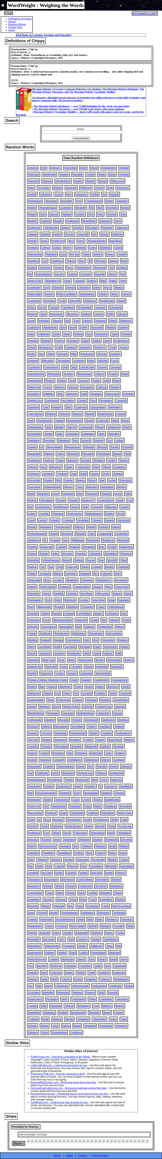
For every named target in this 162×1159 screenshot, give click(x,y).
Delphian (74, 546)
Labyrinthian (84, 613)
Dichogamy (103, 912)
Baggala (58, 221)
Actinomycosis (104, 706)
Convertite (76, 666)
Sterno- (114, 294)
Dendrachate (105, 1025)
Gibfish (94, 194)
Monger (46, 906)
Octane (78, 686)
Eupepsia (80, 553)
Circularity (59, 759)
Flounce (102, 959)
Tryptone (112, 374)
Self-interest (89, 546)
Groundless (68, 946)
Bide (39, 985)
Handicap (89, 626)
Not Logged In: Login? (144, 13)
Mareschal (123, 540)
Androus (72, 274)
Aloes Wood (98, 600)
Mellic (99, 919)
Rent (75, 440)
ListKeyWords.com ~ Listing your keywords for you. (59, 1065)
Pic (45, 540)
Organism (33, 340)
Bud (67, 320)
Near (90, 766)
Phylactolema (89, 221)
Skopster (90, 413)
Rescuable (64, 719)
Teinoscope (122, 227)
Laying (117, 493)
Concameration (119, 679)
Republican (58, 753)
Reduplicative (61, 633)
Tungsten (119, 793)
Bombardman (35, 201)
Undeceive (105, 979)
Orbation (124, 167)
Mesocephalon (54, 447)
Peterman (77, 992)
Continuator (115, 985)
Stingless (64, 174)
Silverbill (111, 560)
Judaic (60, 433)
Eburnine (105, 926)
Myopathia (125, 806)
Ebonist (32, 267)
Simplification (112, 799)
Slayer (118, 221)
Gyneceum (55, 972)
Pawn (31, 606)
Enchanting (67, 493)
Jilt (90, 260)
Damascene (93, 540)
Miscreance (72, 314)
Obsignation (124, 832)
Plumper (49, 453)
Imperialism (115, 240)
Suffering (102, 360)
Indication (72, 460)
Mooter (31, 686)
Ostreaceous (123, 187)
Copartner (107, 733)
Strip (74, 367)
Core (46, 832)
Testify (110, 314)
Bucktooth (81, 207)
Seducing (64, 413)
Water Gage (48, 660)
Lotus (63, 254)
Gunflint (122, 254)
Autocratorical (49, 626)
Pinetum (87, 320)
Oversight (127, 447)
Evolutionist (93, 906)
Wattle (81, 919)
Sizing (48, 985)
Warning (46, 739)
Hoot (127, 453)
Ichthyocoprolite (80, 985)
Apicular (71, 886)
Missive (58, 573)
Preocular (113, 992)
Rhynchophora (72, 447)
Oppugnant (82, 859)
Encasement (51, 879)
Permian (48, 886)
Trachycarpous (74, 513)
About (69, 1155)
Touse (80, 487)
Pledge (124, 374)
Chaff (59, 347)
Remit (83, 167)
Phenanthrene (61, 726)
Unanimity (115, 354)
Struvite (112, 274)
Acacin (47, 387)
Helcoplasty (92, 227)
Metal (108, 586)
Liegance (32, 167)
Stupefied (50, 719)
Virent (124, 1019)
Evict (48, 600)
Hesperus (55, 859)
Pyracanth (97, 507)
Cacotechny (66, 207)
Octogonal (33, 181)
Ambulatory (34, 440)
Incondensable (78, 1012)
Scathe (57, 646)
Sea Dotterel (78, 726)
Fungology (70, 573)
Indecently (72, 393)
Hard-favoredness (121, 906)
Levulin (86, 799)
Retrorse (124, 460)
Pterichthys (114, 433)
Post (51, 566)
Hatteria (81, 972)
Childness (87, 846)
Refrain (44, 1025)
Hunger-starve (35, 999)
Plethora (124, 846)
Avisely (78, 786)
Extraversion (110, 646)
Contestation (88, 433)
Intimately (47, 340)
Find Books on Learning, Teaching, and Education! (43, 35)
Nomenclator (85, 660)
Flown (67, 832)
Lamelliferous (111, 939)
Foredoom (51, 813)
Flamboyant (34, 387)
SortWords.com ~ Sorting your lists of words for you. (59, 1102)
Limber (56, 247)
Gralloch (44, 753)
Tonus (110, 946)
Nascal (73, 899)
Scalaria (32, 759)
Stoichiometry (35, 600)
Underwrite (102, 420)
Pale (70, 753)
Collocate (106, 573)
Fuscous (91, 560)
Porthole (63, 1012)
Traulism (53, 307)
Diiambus (57, 287)
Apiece (60, 453)
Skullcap (32, 566)
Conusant (69, 613)
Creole (44, 826)
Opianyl (32, 753)
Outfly (92, 972)
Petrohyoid (69, 600)
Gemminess (34, 899)
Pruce (69, 267)
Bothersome (34, 799)
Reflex (31, 307)
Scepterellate (34, 433)
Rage (79, 493)
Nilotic (112, 320)
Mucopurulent (35, 813)
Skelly (64, 999)
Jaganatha (65, 846)
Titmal (123, 560)
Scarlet (125, 686)
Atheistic (32, 1025)
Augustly (54, 520)
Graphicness (85, 886)
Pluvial (42, 307)
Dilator (92, 999)
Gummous (33, 407)
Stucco (107, 287)
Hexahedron (106, 400)
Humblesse (110, 806)
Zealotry (94, 733)
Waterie (32, 207)
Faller (58, 600)
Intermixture (107, 487)
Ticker (55, 1025)
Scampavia (64, 586)
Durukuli (122, 267)
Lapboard (45, 221)
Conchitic (33, 746)
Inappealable (34, 453)
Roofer (31, 354)
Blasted (77, 1025)
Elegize (66, 1025)
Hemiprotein (34, 227)
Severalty (48, 899)
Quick (45, 1032)
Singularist (73, 453)
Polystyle (32, 826)
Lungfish (61, 546)
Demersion (84, 839)
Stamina (69, 1019)
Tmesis (66, 334)
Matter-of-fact (35, 280)
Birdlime (86, 314)
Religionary (83, 1005)
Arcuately (59, 653)
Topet (76, 320)
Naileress (78, 526)
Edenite (88, 666)
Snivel (57, 839)
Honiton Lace (35, 400)
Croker (120, 932)
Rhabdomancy (104, 580)
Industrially (116, 666)
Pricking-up (90, 300)
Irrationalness (63, 786)
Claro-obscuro (35, 413)
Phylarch (49, 380)
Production (85, 187)
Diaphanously (35, 926)
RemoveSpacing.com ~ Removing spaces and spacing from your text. (70, 1093)
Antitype (48, 460)
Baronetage (65, 686)
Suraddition (125, 786)
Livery (104, 779)
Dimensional (91, 759)
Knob (111, 832)
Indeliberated (49, 174)
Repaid (53, 912)
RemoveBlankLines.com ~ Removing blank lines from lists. (64, 1082)
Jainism (47, 799)
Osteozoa (47, 181)
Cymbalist (33, 1019)
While (114, 819)
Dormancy (55, 167)
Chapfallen (83, 287)
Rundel (108, 872)
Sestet (111, 600)
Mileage (120, 626)
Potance (124, 646)
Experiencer (88, 606)
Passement (107, 227)
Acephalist (118, 759)
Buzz (71, 240)
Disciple (61, 500)
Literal (56, 334)
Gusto (64, 666)
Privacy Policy (100, 1155)
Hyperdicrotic (44, 420)
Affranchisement (51, 560)
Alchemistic (95, 553)
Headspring (34, 540)
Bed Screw (113, 686)
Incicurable (97, 327)
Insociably (42, 966)
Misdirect (106, 1005)
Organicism (68, 713)
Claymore (115, 367)
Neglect (97, 799)
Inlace (31, 187)
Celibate (119, 440)
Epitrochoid (96, 753)
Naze (42, 214)
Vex (76, 693)
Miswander (47, 360)
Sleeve (31, 646)
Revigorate (85, 646)
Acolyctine (33, 992)
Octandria (33, 613)
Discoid (94, 167)
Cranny (101, 606)
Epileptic (105, 746)
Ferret (55, 493)
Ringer (71, 660)
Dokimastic (105, 247)
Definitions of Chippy (20, 18)
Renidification (107, 300)
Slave (69, 194)
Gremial (68, 932)
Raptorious (49, 1012)
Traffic (98, 966)
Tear (76, 846)
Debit (101, 992)
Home (57, 1155)
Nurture (96, 380)
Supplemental (116, 773)
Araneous (83, 380)
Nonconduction (43, 274)
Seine (48, 427)
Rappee (100, 686)
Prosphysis (126, 553)
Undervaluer (80, 832)
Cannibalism (106, 999)
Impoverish (75, 300)
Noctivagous (63, 699)
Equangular (105, 221)
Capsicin (98, 314)
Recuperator (121, 580)
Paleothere (105, 892)
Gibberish (88, 706)
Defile (130, 926)
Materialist (111, 866)
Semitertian (101, 666)
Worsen (32, 553)
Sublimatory (115, 407)
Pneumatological (48, 207)
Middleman (77, 540)
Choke (74, 679)
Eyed (129, 500)
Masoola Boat (35, 254)
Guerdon (70, 872)
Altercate (57, 320)
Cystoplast (68, 520)
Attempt (81, 959)
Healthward (108, 540)
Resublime (43, 320)
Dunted (121, 300)
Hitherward (34, 693)
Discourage (92, 493)
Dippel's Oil (34, 806)
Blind (100, 207)
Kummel (59, 606)
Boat (78, 626)
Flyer (78, 201)
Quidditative (88, 912)
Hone (60, 393)
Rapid (73, 952)
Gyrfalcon (61, 926)
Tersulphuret (64, 852)
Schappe (102, 367)
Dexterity (115, 387)
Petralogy (98, 440)
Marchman (55, 1005)
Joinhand (66, 214)
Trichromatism (97, 832)
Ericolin (114, 447)
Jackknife (44, 932)
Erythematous (121, 340)
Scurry (55, 773)
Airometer (48, 473)
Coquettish (121, 400)
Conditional (57, 260)
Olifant (106, 467)
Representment (87, 294)
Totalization (119, 912)
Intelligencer (109, 719)
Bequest (103, 181)
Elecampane (87, 387)
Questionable (77, 813)
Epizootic (46, 746)
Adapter (32, 586)
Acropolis (87, 693)
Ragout (116, 526)
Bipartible (118, 746)
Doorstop (77, 413)
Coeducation (83, 467)
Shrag (115, 420)
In (101, 786)
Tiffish (50, 354)
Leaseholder (34, 287)
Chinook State (87, 367)
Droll (65, 367)
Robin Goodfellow (66, 294)
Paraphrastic (74, 653)
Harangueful (81, 932)
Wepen (56, 832)
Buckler (109, 513)
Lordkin (84, 952)
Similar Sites (15, 27)
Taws (89, 334)
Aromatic (32, 247)
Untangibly (122, 201)
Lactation (79, 214)
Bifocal (92, 480)
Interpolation (66, 626)
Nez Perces (100, 886)
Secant (72, 327)
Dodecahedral (59, 806)
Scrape (89, 686)
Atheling (103, 294)
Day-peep (126, 839)
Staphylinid (51, 666)
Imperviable (46, 919)
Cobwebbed (70, 167)
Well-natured (61, 746)
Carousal (120, 413)
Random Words (17, 24)
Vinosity (100, 739)
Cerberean (91, 699)
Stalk (118, 653)
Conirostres (43, 334)
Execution (49, 440)
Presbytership (35, 952)
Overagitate (34, 620)
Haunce (65, 227)
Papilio (101, 174)
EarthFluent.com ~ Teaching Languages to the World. (60, 1056)
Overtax (59, 267)
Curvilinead (44, 646)
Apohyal (129, 660)
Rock (43, 467)
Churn (31, 520)
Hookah (91, 526)
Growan (60, 340)
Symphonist (123, 520)
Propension (46, 673)
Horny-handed (77, 926)
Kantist (77, 979)
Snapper (49, 433)
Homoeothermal (52, 487)
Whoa (100, 214)
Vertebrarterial (105, 626)
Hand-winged (112, 393)
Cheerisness (83, 1019)
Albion (45, 613)
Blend (54, 979)
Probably (32, 240)
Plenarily (90, 181)
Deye (47, 580)
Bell (119, 946)
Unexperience (74, 640)
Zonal (31, 912)
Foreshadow (101, 334)
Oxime (49, 926)
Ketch (96, 467)
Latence (42, 520)
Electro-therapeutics (46, 793)
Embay (96, 287)
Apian (97, 653)
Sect (43, 566)
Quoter (63, 813)
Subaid (86, 254)
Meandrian (72, 580)
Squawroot (71, 187)
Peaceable (77, 174)
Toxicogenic (34, 487)
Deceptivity (34, 393)
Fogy (87, 640)
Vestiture (119, 726)
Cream (49, 892)
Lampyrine (72, 566)
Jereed (31, 320)
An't (111, 267)
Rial (30, 507)
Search (12, 21)
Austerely (49, 766)
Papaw (122, 852)
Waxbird (45, 234)
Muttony (129, 739)
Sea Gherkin (68, 400)
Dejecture (33, 626)
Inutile (44, 979)
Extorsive (104, 526)
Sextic (61, 660)
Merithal (59, 427)
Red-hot (100, 660)
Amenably (100, 307)
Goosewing (81, 407)
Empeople (80, 247)
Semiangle (85, 347)
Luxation (58, 580)
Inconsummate (74, 420)
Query (62, 939)
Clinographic (61, 985)
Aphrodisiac (122, 999)
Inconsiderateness (65, 919)
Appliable (33, 872)
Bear (41, 686)
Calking (45, 247)
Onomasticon (105, 899)
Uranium (32, 546)
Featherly (120, 753)
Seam (31, 420)
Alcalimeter (83, 520)
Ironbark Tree (35, 666)
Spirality (82, 946)
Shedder (93, 926)
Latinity (32, 513)
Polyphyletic (34, 480)
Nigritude (112, 214)
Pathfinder (49, 393)
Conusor (32, 919)
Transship (73, 500)
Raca (47, 819)
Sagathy (78, 181)
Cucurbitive (85, 966)
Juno (41, 354)
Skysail (120, 513)
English (112, 546)
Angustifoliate (121, 699)
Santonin (114, 194)
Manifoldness (35, 380)
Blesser (107, 1012)
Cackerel (118, 1012)
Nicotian (46, 839)
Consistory (82, 939)
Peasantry (57, 407)
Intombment (34, 1012)
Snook (44, 240)
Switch (126, 620)
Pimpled (78, 334)
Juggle (120, 500)
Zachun (112, 480)
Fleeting (120, 899)
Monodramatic (103, 673)
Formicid (90, 992)
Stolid (39, 866)
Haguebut (33, 906)
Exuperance (119, 467)
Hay (95, 573)
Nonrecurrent (87, 354)
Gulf (45, 260)
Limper (31, 706)
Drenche (102, 354)
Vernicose (97, 932)
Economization (59, 1032)
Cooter (62, 300)
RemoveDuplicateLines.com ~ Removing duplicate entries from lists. (69, 1088)
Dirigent (46, 726)
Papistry (69, 972)
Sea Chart (47, 872)
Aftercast (69, 1005)
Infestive (98, 254)
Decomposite (73, 819)
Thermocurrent (63, 526)
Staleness (57, 1019)
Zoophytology (43, 507)
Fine (30, 866)
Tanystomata (63, 360)
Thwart (31, 347)
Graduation (112, 613)
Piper (123, 214)
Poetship (32, 673)
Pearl (43, 167)
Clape (97, 646)
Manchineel (51, 201)
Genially (111, 460)
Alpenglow (121, 1025)
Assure (113, 1019)
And (30, 773)
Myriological (54, 779)
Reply (90, 852)
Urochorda (86, 274)
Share (11, 30)
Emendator (123, 600)
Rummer (44, 553)
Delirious (101, 773)
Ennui (80, 906)
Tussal (115, 334)
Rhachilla (100, 274)
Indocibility (66, 201)
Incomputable (91, 793)
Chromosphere (97, 407)
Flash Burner (107, 813)
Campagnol (119, 966)
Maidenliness (78, 633)
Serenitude (33, 852)
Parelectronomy (73, 826)
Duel (71, 939)
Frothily (84, 327)
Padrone (105, 759)
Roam (124, 260)
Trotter (60, 460)
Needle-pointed (47, 586)
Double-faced (58, 240)
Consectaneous (105, 500)
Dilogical (72, 866)
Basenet (117, 453)
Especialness (126, 866)
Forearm (109, 520)
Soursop (113, 260)
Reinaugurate (50, 327)
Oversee (99, 187)
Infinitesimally (121, 979)
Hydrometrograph (37, 533)
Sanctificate (86, 593)
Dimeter (48, 480)
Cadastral (59, 866)
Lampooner (34, 327)
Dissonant (100, 846)
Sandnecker (119, 972)
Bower (56, 706)
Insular (112, 693)
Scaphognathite (36, 699)
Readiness (75, 739)
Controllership (101, 679)
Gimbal (118, 247)
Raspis (112, 174)
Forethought (72, 221)
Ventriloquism (35, 427)
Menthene (44, 706)
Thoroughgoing (65, 766)
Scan (101, 560)
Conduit (92, 892)
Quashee (54, 540)
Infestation (65, 793)
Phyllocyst (56, 966)
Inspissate (120, 706)
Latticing (108, 653)
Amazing (85, 679)
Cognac (124, 859)
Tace (30, 985)
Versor (124, 959)
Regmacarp (68, 773)
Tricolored (62, 473)
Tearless (123, 347)
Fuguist (113, 766)
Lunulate (97, 566)
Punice (66, 693)
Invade (112, 846)
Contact (82, 1155)
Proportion (73, 340)
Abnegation (87, 580)
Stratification (126, 546)
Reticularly (92, 487)
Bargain (56, 613)
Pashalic (69, 480)
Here (63, 327)
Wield (87, 653)
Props (110, 187)
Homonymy (88, 500)
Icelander (32, 972)
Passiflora (58, 593)
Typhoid (88, 739)
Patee (31, 859)
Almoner (32, 234)
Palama (85, 566)
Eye (104, 194)
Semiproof (100, 320)
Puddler (62, 952)
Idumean (58, 640)
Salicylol (71, 427)
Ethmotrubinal (83, 267)
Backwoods (82, 779)
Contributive (34, 367)
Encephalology (63, 181)
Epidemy (49, 952)
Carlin (105, 906)
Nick (107, 966)
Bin (30, 274)
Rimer (116, 380)
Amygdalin (70, 646)
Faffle (44, 1005)
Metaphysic (56, 467)
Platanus (119, 287)
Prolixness (33, 726)
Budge (97, 806)
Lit (41, 447)
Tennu (112, 826)
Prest (94, 779)
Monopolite (54, 374)
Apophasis (44, 573)
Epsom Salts (47, 546)
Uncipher (83, 600)
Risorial (32, 932)
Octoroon (124, 174)
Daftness (92, 280)
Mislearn (57, 187)
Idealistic (32, 221)
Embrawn (33, 1032)
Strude (45, 1019)
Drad (48, 866)
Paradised (105, 699)
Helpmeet (51, 413)
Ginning (32, 447)
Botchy (67, 247)
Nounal (94, 620)
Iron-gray (59, 274)
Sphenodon (72, 433)
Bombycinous (105, 413)
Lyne (95, 1005)
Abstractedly (103, 713)
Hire (104, 620)
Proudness (81, 753)
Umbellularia (74, 759)
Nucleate (85, 460)
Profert (109, 201)
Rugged (125, 207)
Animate (53, 959)
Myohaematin (84, 307)
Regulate (100, 826)
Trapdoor (48, 786)
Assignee (123, 327)
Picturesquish (114, 660)
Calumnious (68, 307)
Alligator (32, 467)
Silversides (49, 300)
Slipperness (52, 713)
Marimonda (67, 959)
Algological (113, 427)
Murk (74, 354)
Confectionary (51, 367)
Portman (70, 892)
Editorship (89, 447)
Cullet (124, 819)
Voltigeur (117, 473)
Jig (39, 819)
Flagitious (123, 640)
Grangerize (78, 360)
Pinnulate (80, 533)
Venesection (108, 640)
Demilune (98, 460)
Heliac (112, 852)
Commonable (105, 533)
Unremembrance (69, 912)
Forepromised (98, 952)
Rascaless (33, 839)
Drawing (69, 234)
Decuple (117, 713)
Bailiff (83, 473)
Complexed (76, 1032)
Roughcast (33, 260)
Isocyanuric (49, 939)
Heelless (121, 487)
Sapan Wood (114, 739)
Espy (123, 613)
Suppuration (34, 786)
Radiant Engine (71, 706)
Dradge (61, 380)
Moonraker (33, 593)
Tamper (91, 726)
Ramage (117, 593)
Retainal (32, 214)
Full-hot (52, 686)
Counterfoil (123, 566)
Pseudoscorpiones (97, 240)
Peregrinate (45, 267)
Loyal (46, 620)
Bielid (31, 493)
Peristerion (43, 493)
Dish (90, 919)
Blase (83, 899)
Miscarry (68, 487)
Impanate (61, 899)
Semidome (90, 979)
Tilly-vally (33, 739)
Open (74, 473)
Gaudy (56, 932)
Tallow (85, 340)
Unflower (100, 374)
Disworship (125, 480)
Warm (50, 699)
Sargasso (97, 586)
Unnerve (101, 852)
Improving (116, 779)
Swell (72, 380)
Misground (114, 952)
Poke (83, 866)
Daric (91, 959)
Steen (43, 314)
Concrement (115, 307)
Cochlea (60, 673)
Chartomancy (35, 879)
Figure (87, 806)
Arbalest (59, 420)
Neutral (129, 985)
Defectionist (103, 453)
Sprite (123, 280)
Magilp (59, 886)
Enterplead (75, 806)
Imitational (72, 606)
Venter (101, 433)
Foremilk (126, 334)
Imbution (114, 620)
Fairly (81, 892)
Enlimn (59, 872)
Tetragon (97, 520)
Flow (90, 214)
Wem (122, 274)
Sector (107, 340)
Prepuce (110, 254)
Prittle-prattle (34, 294)
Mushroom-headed (62, 620)
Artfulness (70, 966)
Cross (75, 799)
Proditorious (34, 832)
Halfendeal (69, 839)
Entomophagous (36, 779)
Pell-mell (102, 447)
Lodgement (86, 673)
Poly (58, 480)
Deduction (117, 234)
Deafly (106, 473)
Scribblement (60, 507)
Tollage (32, 573)
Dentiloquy (112, 919)
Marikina (32, 640)
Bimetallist (48, 992)
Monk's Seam (125, 813)
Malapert (119, 1005)
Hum (65, 540)
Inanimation (116, 886)
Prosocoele (81, 620)
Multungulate (44, 606)
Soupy (101, 546)
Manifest (110, 327)
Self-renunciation (47, 846)
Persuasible (33, 939)
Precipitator (52, 999)
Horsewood (100, 267)
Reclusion (58, 819)
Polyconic (100, 260)
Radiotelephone (85, 713)
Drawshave (127, 919)
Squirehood (60, 739)
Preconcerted (98, 859)
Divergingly (102, 879)
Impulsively (34, 886)
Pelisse (88, 826)
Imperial (109, 566)
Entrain (80, 766)
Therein (69, 779)
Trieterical (42, 859)
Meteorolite (91, 746)
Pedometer (128, 393)
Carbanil (82, 400)
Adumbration (99, 1019)
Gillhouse (102, 387)
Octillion (78, 852)
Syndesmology (123, 733)
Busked (67, 560)
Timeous (70, 260)
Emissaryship (121, 586)
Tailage (118, 892)
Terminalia (33, 660)
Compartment (78, 999)
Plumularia (51, 254)
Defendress (63, 440)
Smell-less (60, 387)
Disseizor (32, 979)
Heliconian (33, 174)
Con (57, 693)
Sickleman (57, 826)
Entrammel (90, 1025)
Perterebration (96, 633)
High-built (96, 872)
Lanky (108, 753)
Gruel (92, 899)
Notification (42, 773)
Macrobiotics (34, 946)
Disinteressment (78, 733)
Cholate (32, 633)
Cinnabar (72, 673)
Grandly (125, 507)
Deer (70, 906)
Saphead (73, 387)
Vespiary (49, 294)
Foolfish (32, 194)
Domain (54, 533)
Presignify (91, 786)
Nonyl (81, 240)
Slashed (97, 839)
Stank (85, 507)
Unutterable (121, 533)
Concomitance (35, 892)
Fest (109, 440)
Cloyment (46, 733)
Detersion (126, 766)
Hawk (82, 260)
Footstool (45, 640)
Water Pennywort (37, 959)
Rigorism (32, 733)
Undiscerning (99, 985)
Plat (92, 207)
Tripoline (105, 493)
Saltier (113, 280)
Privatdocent (111, 839)
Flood (31, 819)
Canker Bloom (85, 879)
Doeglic (32, 526)
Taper (92, 533)
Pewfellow (112, 207)
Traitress (116, 879)
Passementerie (109, 167)
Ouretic (69, 467)
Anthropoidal (34, 719)
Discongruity (56, 314)
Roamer (81, 480)
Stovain (89, 420)
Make (103, 280)
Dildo (128, 493)
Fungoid (70, 287)
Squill (84, 393)
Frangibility (48, 852)
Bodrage (32, 500)
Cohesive (66, 979)
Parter (60, 892)
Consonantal (86, 427)
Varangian (45, 759)
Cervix (114, 360)
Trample (47, 693)
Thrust (67, 280)
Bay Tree (74, 254)
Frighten (77, 719)
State (102, 480)
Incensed (68, 859)
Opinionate (57, 513)
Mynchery (68, 374)
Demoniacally (92, 719)
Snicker (75, 507)
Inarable (57, 234)
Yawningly (45, 653)
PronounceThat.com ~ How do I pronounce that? (58, 1074)
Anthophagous (116, 606)
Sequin (46, 593)
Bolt (30, 793)
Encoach (85, 440)
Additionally (96, 946)
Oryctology (43, 187)
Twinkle (90, 174)
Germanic (72, 593)
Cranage (94, 473)
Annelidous (105, 726)
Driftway (120, 872)
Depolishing (111, 553)
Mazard (100, 427)
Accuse (58, 194)
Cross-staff (83, 234)
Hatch (118, 573)
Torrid (60, 566)
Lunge (92, 247)
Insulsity (98, 613)
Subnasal (122, 314)
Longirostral (34, 300)
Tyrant (112, 347)
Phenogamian (84, 374)
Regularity (77, 746)
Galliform (92, 813)
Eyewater (118, 926)
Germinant (70, 347)
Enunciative (81, 194)
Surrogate (62, 354)
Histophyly (99, 347)
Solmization (46, 526)
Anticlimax (33, 473)
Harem (128, 593)
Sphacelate (58, 906)
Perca (93, 400)
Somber (96, 340)
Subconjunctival (36, 374)
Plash (44, 972)
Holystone (67, 553)
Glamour (78, 699)
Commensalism (81, 586)
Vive (30, 966)
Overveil (42, 912)
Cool (46, 287)
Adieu (55, 553)
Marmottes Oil (53, 280)
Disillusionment (93, 513)
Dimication (111, 507)
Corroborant (52, 400)
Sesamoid (85, 573)
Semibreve (104, 972)
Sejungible (33, 560)
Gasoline (44, 513)
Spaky (77, 793)
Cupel (45, 407)
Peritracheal (63, 992)
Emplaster (33, 360)
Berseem (32, 314)
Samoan (96, 939)
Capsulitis (79, 280)
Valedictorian (51, 227)
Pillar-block (88, 453)
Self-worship (102, 593)
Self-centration (114, 633)
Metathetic (94, 1012)
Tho (46, 806)
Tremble (83, 872)
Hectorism (67, 533)
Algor (31, 334)
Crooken (32, 1005)
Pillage (125, 420)
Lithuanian (45, 194)
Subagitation (46, 500)
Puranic (109, 932)
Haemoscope (45, 347)
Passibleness (34, 460)
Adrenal (126, 294)
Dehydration (67, 879)
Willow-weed (117, 181)
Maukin (112, 859)
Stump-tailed (34, 580)
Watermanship (52, 946)
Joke (94, 234)
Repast (113, 959)
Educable (101, 766)
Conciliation (96, 866)
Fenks (91, 360)
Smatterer (106, 793)
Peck (95, 640)
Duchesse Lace (85, 773)
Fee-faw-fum (125, 826)
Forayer (32, 653)
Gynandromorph (93, 201)
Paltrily (31, 846)
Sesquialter (96, 393)
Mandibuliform (35, 713)
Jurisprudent (34, 766)
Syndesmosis (101, 819)
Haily (68, 407)
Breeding (123, 719)
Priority (127, 427)
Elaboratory (126, 320)
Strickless (77, 227)
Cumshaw (100, 693)
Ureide (87, 819)
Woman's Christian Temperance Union (47, 679)
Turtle (107, 380)
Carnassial (125, 693)
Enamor (105, 234)
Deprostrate (60, 733)
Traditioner (45, 633)
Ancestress (110, 786)
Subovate (54, 214)
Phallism (78, 560)
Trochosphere (62, 799)
